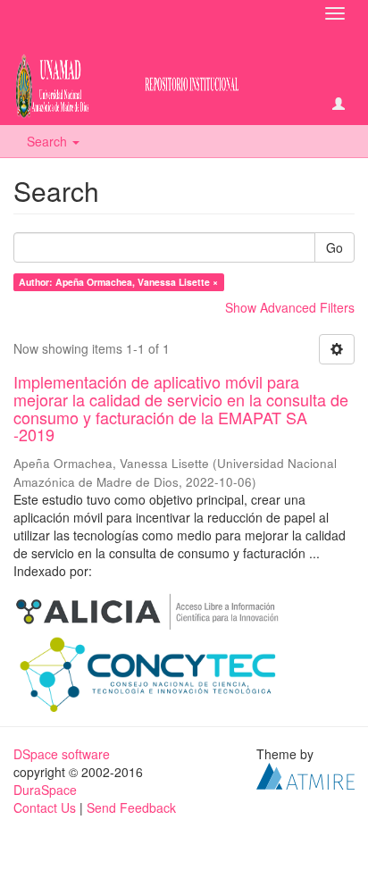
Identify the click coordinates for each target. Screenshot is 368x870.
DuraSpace (45, 790)
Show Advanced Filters (290, 307)
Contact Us (44, 807)
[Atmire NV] (305, 774)
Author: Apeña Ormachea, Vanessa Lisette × (118, 282)
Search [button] (49, 141)
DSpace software (61, 754)
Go (334, 247)
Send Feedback (131, 807)
